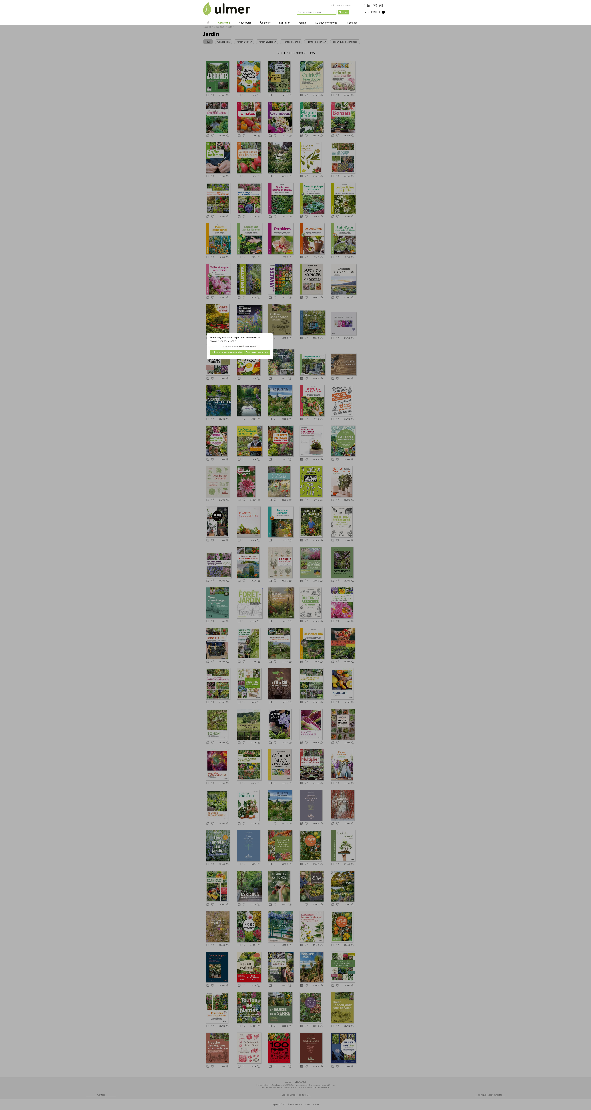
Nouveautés (244, 22)
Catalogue (224, 22)
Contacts (352, 22)
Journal (302, 22)
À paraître (265, 22)
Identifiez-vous (343, 5)
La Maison (284, 22)
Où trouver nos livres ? (326, 22)
